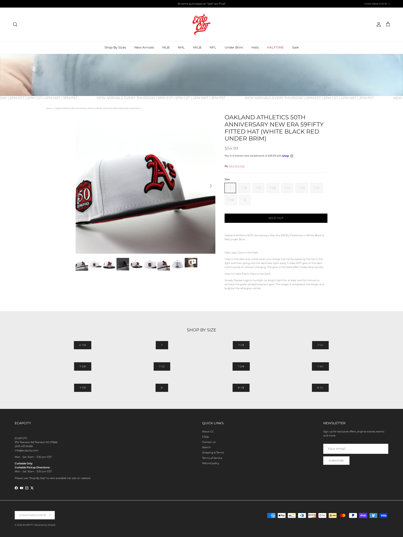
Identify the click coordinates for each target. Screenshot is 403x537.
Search (206, 447)
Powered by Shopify (44, 525)
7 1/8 (241, 345)
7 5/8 (241, 366)
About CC (208, 431)
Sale (295, 47)
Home (49, 108)
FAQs (205, 436)
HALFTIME (275, 47)
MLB (165, 47)
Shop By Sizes (115, 47)
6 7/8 (82, 345)
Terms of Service (212, 458)
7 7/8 (83, 387)
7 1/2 (162, 366)
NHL (181, 47)
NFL (213, 47)
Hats (255, 47)
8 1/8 (241, 387)
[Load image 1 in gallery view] (145, 184)
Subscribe (336, 460)
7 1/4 (320, 345)
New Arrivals (144, 47)
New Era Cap (237, 166)
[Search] (15, 24)
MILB (197, 47)
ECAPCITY (28, 525)
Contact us (209, 442)
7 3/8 (83, 366)
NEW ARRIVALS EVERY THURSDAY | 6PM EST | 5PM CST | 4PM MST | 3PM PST (167, 98)
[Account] (377, 24)
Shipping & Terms (213, 452)
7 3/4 (320, 366)
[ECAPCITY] (201, 24)
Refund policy (210, 463)
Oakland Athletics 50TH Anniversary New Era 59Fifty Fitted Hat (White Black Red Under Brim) (98, 108)
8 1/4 (320, 387)
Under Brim (234, 47)
